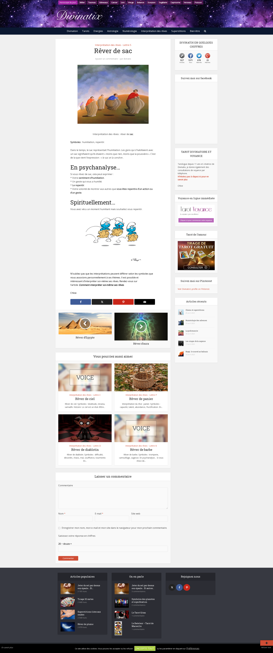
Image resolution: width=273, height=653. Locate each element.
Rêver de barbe (141, 450)
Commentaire (65, 485)
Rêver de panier (141, 399)
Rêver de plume (85, 624)
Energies (98, 31)
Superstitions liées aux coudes (89, 613)
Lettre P (153, 395)
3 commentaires (138, 591)
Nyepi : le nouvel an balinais (197, 351)
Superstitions (178, 31)
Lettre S (127, 45)
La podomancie (192, 331)
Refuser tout (266, 647)
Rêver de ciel (85, 399)
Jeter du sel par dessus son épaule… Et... (89, 587)
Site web (135, 513)
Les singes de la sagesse (196, 341)
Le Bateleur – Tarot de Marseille (143, 625)
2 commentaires (138, 605)
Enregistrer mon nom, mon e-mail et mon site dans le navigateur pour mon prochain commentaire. (114, 527)
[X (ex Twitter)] (172, 587)
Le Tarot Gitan (139, 612)
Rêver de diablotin (85, 450)
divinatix (127, 59)
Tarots (85, 31)
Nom (61, 513)
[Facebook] (179, 587)
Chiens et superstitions (195, 310)
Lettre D (97, 445)
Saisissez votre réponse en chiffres (76, 535)
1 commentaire (138, 616)
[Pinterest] (186, 587)
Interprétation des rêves (154, 31)
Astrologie (112, 31)
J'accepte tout (145, 648)
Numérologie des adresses (196, 320)
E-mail (99, 513)
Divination (72, 31)
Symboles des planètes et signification (143, 600)
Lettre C (97, 395)
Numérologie (130, 31)
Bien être (195, 31)
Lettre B (153, 445)
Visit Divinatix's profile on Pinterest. (194, 289)
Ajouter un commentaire (106, 59)
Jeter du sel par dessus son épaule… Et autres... (143, 587)
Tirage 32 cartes (85, 599)
